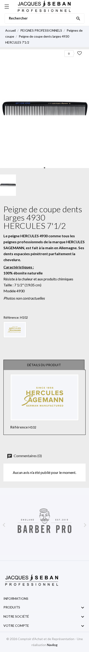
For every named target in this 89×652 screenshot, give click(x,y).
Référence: (11, 317)
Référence (19, 427)
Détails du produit (44, 365)
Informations (15, 598)
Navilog (52, 645)
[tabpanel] (44, 108)
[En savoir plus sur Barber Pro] (44, 525)
